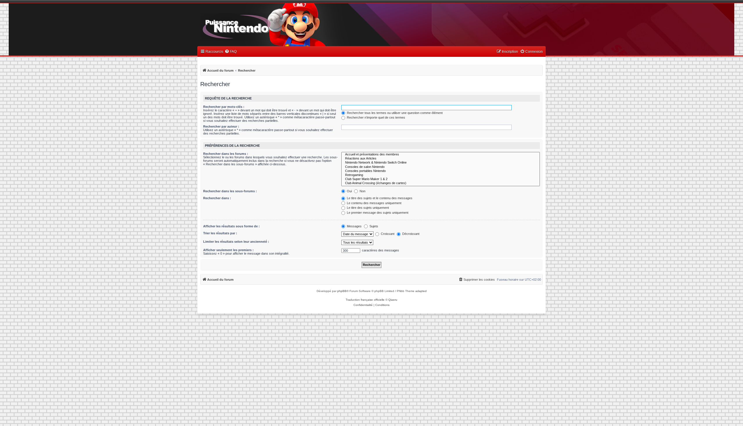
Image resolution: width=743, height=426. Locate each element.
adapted (421, 291)
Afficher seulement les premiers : (228, 250)
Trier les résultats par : (220, 233)
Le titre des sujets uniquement (367, 207)
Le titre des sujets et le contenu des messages (379, 198)
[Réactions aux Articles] (440, 159)
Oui (349, 191)
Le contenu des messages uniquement (373, 203)
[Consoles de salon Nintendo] (440, 167)
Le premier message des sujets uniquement (377, 212)
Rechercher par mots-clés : (223, 106)
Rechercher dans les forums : (225, 153)
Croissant (387, 233)
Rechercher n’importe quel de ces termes (375, 117)
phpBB (342, 291)
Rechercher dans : (217, 198)
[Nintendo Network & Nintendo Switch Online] (440, 163)
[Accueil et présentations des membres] (440, 155)
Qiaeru (392, 299)
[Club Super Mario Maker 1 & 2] (440, 179)
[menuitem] (231, 52)
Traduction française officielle (365, 299)
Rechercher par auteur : (221, 126)
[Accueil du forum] (252, 25)
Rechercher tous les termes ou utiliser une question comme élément (394, 113)
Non (362, 191)
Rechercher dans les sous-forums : (230, 191)
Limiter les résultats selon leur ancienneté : (236, 241)
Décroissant (410, 233)
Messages (354, 226)
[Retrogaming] (440, 175)
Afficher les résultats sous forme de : (231, 226)
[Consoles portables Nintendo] (440, 171)
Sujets (373, 226)
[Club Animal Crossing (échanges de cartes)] (440, 183)
